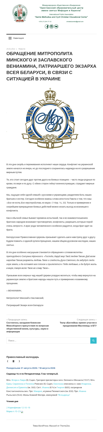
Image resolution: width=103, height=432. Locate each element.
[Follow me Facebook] (47, 27)
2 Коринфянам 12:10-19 (18, 407)
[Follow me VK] (56, 27)
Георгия (60, 387)
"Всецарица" (64, 395)
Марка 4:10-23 (13, 411)
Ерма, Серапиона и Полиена (20, 383)
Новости (21, 48)
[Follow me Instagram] (51, 27)
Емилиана (59, 383)
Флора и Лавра (18, 380)
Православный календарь (22, 356)
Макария (38, 391)
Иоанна (45, 387)
